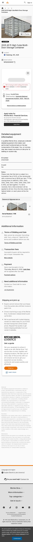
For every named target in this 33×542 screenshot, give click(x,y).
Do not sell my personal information (16, 514)
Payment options (9, 275)
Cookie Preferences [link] (16, 516)
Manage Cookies (6, 534)
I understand (17, 538)
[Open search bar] (25, 2)
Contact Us (25, 479)
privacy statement (20, 534)
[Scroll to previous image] (3, 206)
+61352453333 (9, 290)
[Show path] (8, 8)
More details (8, 258)
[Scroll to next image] (30, 206)
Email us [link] (10, 368)
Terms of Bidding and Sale (13, 243)
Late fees (26, 269)
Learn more (12, 372)
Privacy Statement (10, 513)
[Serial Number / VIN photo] (29, 214)
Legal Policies (22, 513)
